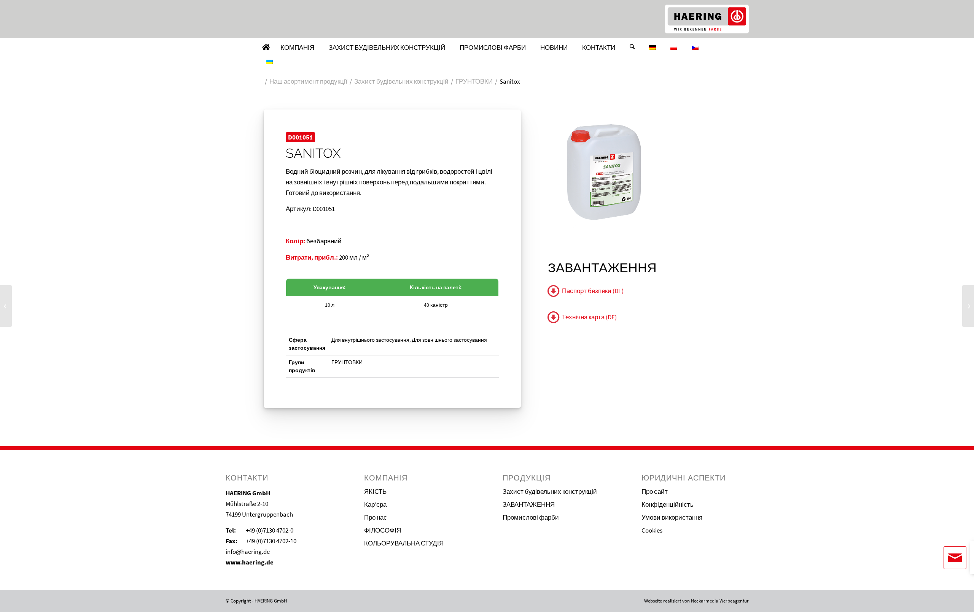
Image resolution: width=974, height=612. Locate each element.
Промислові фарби (531, 517)
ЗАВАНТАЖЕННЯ (529, 504)
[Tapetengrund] (968, 306)
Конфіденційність (667, 504)
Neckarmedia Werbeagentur (720, 601)
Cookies (651, 530)
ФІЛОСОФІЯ (382, 530)
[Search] (632, 47)
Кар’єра (375, 504)
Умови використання (671, 517)
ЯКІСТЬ (375, 491)
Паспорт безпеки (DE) (593, 291)
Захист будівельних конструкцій (550, 491)
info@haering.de (248, 551)
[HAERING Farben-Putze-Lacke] (707, 19)
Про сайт (654, 491)
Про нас (375, 517)
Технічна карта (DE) (589, 317)
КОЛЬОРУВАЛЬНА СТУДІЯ (404, 543)
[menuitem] (266, 47)
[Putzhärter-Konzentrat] (6, 306)
